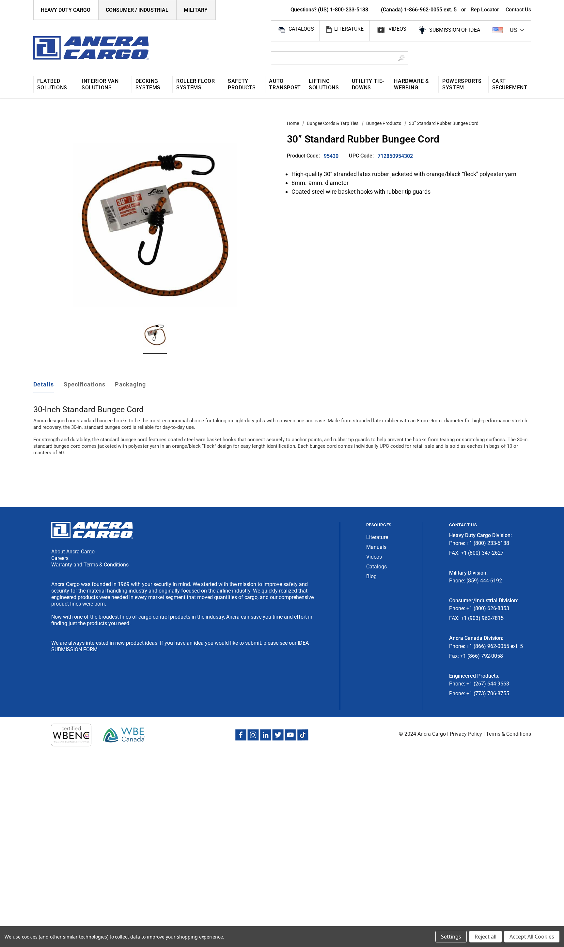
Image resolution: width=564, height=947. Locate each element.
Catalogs (376, 567)
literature (349, 29)
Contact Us (518, 10)
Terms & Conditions (508, 734)
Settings (451, 936)
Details (43, 384)
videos (397, 29)
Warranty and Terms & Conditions (90, 565)
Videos (374, 557)
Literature (377, 537)
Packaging (130, 384)
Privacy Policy (466, 734)
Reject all (485, 936)
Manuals (376, 547)
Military (196, 10)
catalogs (301, 29)
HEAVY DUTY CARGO (65, 10)
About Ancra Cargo (73, 552)
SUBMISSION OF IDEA (454, 30)
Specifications (84, 384)
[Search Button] (401, 58)
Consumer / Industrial (137, 10)
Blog (371, 576)
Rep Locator (485, 10)
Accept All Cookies (531, 936)
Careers (60, 558)
